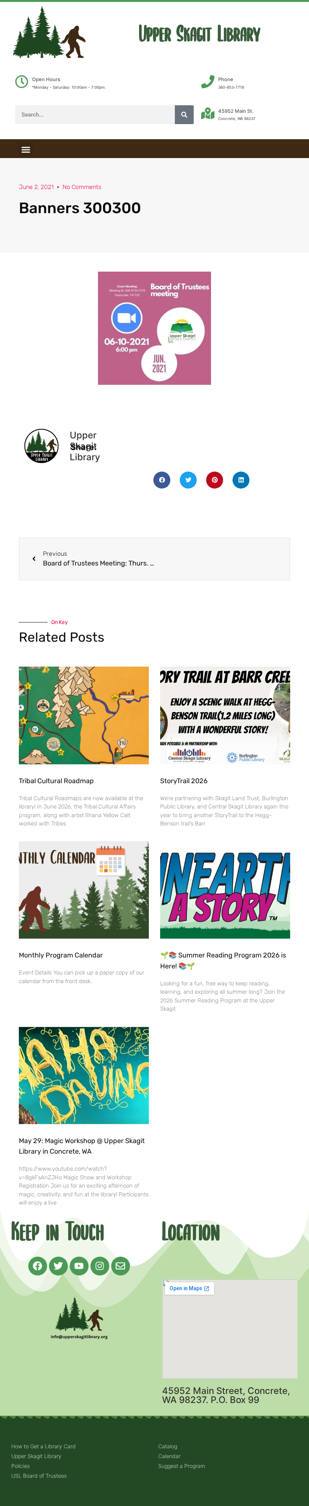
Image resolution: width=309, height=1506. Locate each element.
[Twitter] (58, 1266)
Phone (225, 79)
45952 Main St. (236, 111)
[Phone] (207, 81)
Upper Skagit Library (199, 34)
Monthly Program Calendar (61, 955)
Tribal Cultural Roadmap (57, 781)
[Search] (184, 114)
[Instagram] (99, 1266)
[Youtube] (79, 1266)
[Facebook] (37, 1266)
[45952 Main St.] (207, 113)
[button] (26, 149)
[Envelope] (120, 1266)
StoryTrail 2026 (184, 781)
